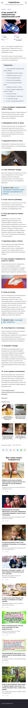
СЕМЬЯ (5, 30)
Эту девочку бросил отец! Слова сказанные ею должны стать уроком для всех (14, 544)
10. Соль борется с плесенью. (14, 96)
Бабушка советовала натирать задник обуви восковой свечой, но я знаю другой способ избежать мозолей (13, 482)
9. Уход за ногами (11, 93)
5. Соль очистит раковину (13, 80)
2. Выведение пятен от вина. (14, 73)
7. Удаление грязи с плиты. (14, 87)
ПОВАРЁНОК (14, 2)
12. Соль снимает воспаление (14, 101)
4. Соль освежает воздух (13, 78)
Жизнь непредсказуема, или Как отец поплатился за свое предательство (12, 627)
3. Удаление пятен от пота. (14, 75)
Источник (4, 398)
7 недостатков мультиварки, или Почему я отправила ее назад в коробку (12, 599)
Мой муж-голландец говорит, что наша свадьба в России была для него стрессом (13, 572)
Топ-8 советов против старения (12, 392)
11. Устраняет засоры (12, 98)
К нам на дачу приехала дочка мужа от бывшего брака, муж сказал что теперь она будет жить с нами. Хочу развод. (14, 687)
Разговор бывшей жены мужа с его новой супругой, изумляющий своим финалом (14, 655)
